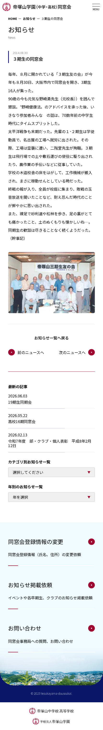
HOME (12, 18)
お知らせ (29, 18)
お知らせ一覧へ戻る (51, 337)
